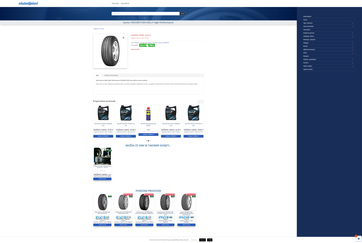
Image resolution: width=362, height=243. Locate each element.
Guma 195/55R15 (163, 43)
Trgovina (115, 3)
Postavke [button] (194, 240)
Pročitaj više (102, 179)
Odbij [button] (209, 240)
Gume (102, 29)
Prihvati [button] (202, 240)
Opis (97, 75)
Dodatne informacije (111, 75)
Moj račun (125, 3)
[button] (123, 37)
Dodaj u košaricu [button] (103, 136)
